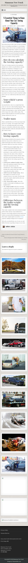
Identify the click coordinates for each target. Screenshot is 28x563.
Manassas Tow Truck (14, 2)
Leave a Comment (21, 26)
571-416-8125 (4, 551)
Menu (5, 10)
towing (21, 216)
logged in (10, 249)
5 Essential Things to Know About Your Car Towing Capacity (14, 20)
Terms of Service (5, 533)
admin (5, 26)
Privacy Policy (4, 530)
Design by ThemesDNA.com (14, 561)
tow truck (14, 14)
